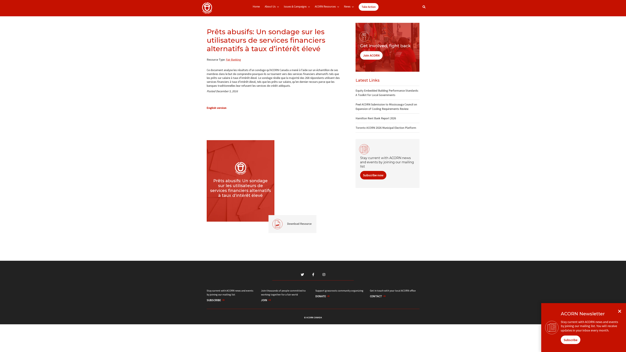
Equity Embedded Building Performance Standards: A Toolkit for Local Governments (387, 93)
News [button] (347, 6)
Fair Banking (233, 59)
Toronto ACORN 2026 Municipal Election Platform (386, 128)
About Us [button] (270, 6)
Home (256, 6)
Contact (376, 296)
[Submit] (427, 8)
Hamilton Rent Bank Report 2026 (376, 118)
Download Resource (290, 220)
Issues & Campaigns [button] (295, 6)
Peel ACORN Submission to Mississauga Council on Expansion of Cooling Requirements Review (386, 107)
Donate (321, 296)
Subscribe (214, 300)
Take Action (369, 7)
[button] (424, 7)
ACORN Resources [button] (325, 6)
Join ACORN (371, 55)
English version (216, 108)
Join (264, 300)
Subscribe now (373, 175)
